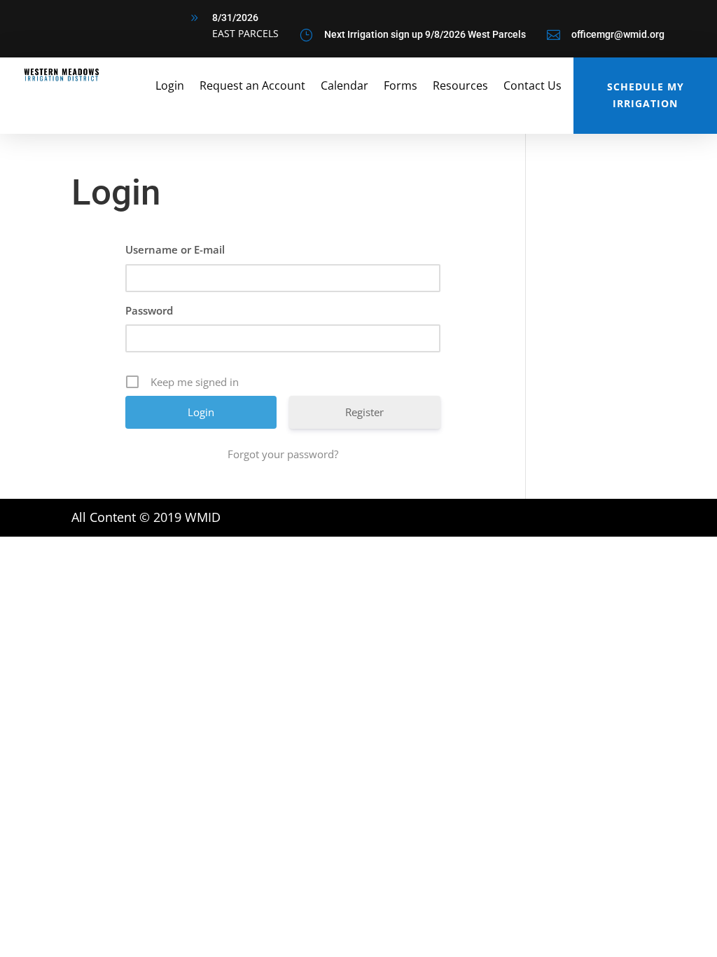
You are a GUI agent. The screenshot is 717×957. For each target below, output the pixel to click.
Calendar (344, 87)
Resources (460, 87)
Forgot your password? (283, 454)
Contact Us (532, 87)
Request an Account (252, 87)
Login (169, 87)
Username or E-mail (175, 249)
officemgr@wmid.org (617, 34)
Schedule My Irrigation (645, 95)
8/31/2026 (235, 17)
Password (149, 310)
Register (364, 412)
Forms (400, 87)
